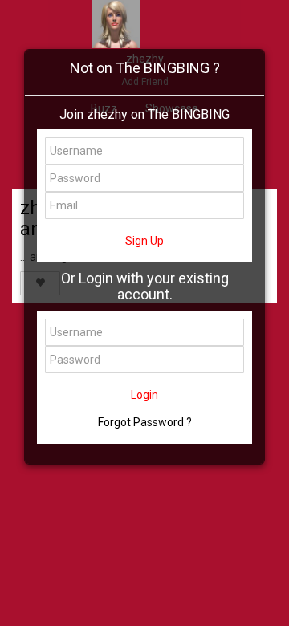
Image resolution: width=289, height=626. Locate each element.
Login (144, 394)
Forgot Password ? (145, 422)
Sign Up (144, 240)
